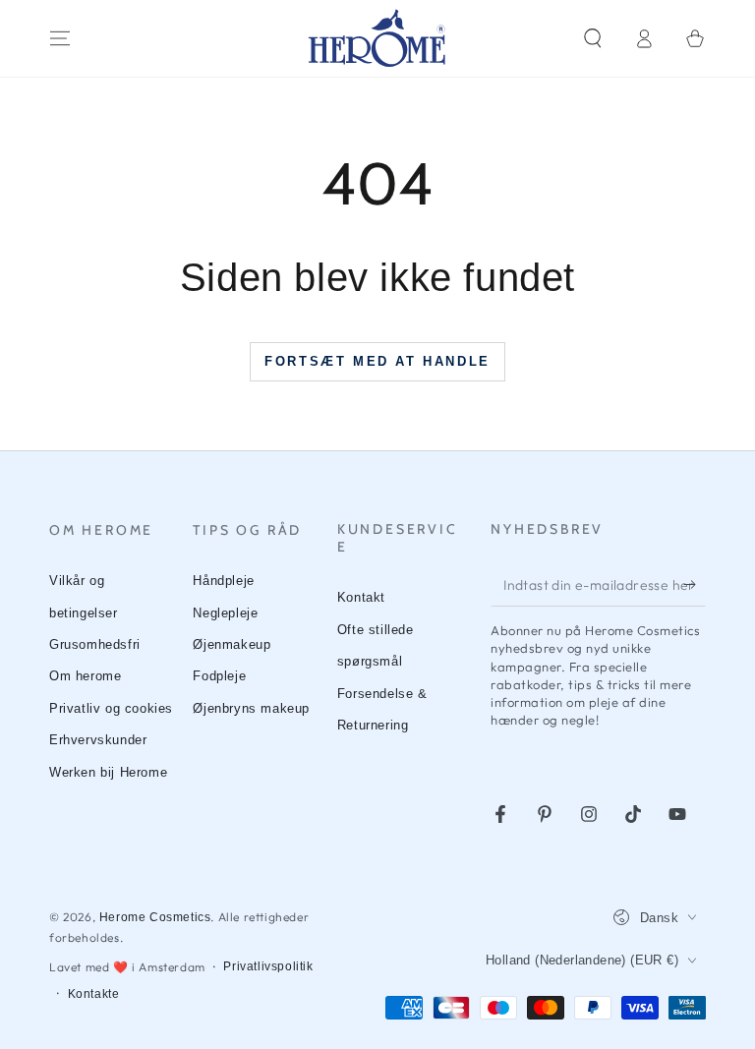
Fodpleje (219, 676)
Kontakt (361, 597)
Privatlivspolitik (268, 966)
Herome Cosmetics (155, 917)
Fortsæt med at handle (377, 361)
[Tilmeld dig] (694, 584)
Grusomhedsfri (95, 644)
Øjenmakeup (231, 644)
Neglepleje (225, 613)
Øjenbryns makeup (251, 708)
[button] (592, 38)
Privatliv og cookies (111, 708)
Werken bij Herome (108, 772)
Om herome (85, 676)
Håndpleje (223, 580)
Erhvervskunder (97, 739)
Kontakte (94, 994)
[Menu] (60, 38)
